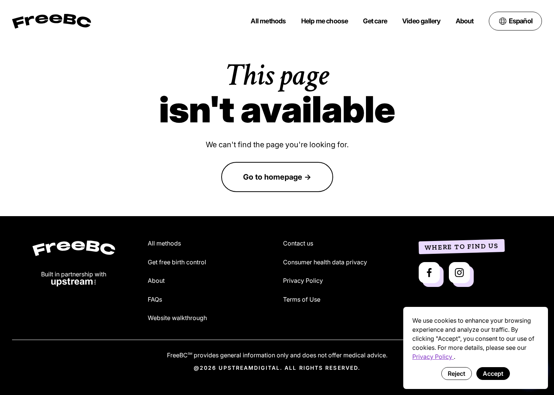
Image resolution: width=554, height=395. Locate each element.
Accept (493, 373)
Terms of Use (301, 299)
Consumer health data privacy (325, 262)
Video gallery (421, 20)
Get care (375, 20)
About (465, 20)
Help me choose (324, 20)
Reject (456, 373)
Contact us (298, 243)
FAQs (155, 299)
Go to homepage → (277, 176)
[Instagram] (459, 272)
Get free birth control (177, 262)
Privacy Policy (433, 356)
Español (521, 21)
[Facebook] (429, 272)
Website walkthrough (177, 318)
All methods (268, 20)
